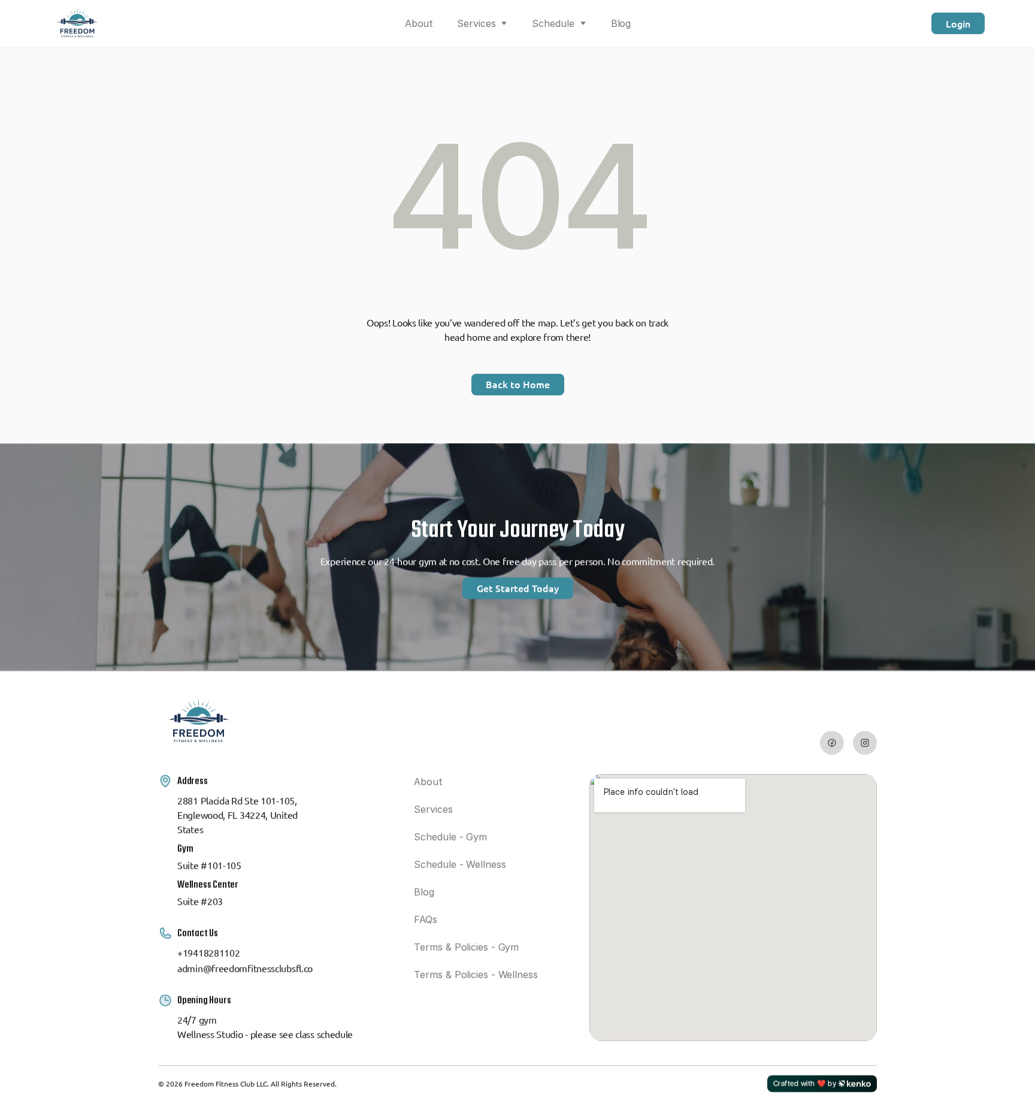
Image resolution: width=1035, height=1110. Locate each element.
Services (476, 23)
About (419, 23)
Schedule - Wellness (460, 864)
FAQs (425, 919)
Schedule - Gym (450, 837)
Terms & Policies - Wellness (475, 975)
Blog (621, 23)
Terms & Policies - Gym (466, 947)
